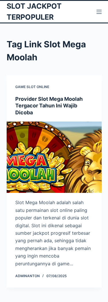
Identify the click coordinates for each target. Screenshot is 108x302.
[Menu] (99, 11)
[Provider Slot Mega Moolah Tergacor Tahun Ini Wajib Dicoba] (54, 157)
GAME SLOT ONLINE (32, 87)
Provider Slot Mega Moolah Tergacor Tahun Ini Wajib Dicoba (49, 105)
